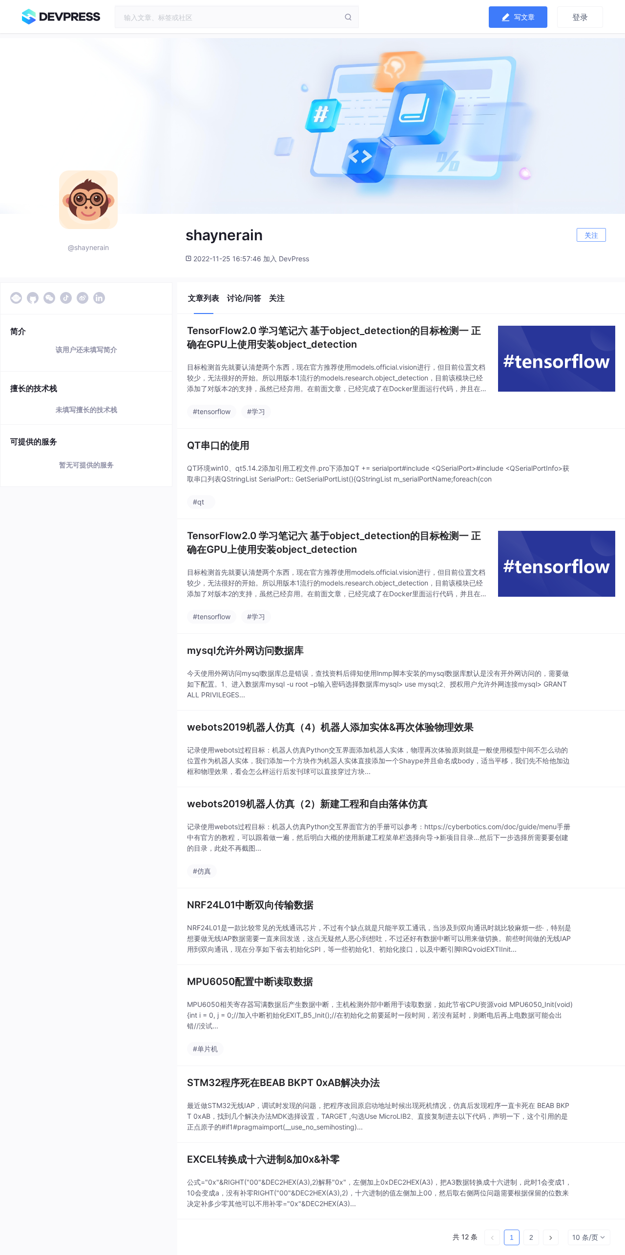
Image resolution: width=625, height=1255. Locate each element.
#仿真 (202, 871)
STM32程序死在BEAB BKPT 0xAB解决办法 (283, 1082)
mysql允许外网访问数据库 (245, 650)
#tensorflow (211, 411)
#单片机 (205, 1049)
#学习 (256, 411)
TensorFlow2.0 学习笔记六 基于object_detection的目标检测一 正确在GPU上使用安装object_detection (334, 337)
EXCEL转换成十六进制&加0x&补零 (263, 1159)
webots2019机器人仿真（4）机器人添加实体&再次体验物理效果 (330, 727)
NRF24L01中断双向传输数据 (250, 905)
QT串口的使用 (218, 445)
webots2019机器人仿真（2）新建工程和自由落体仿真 (307, 804)
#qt (198, 502)
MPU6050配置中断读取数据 (250, 981)
